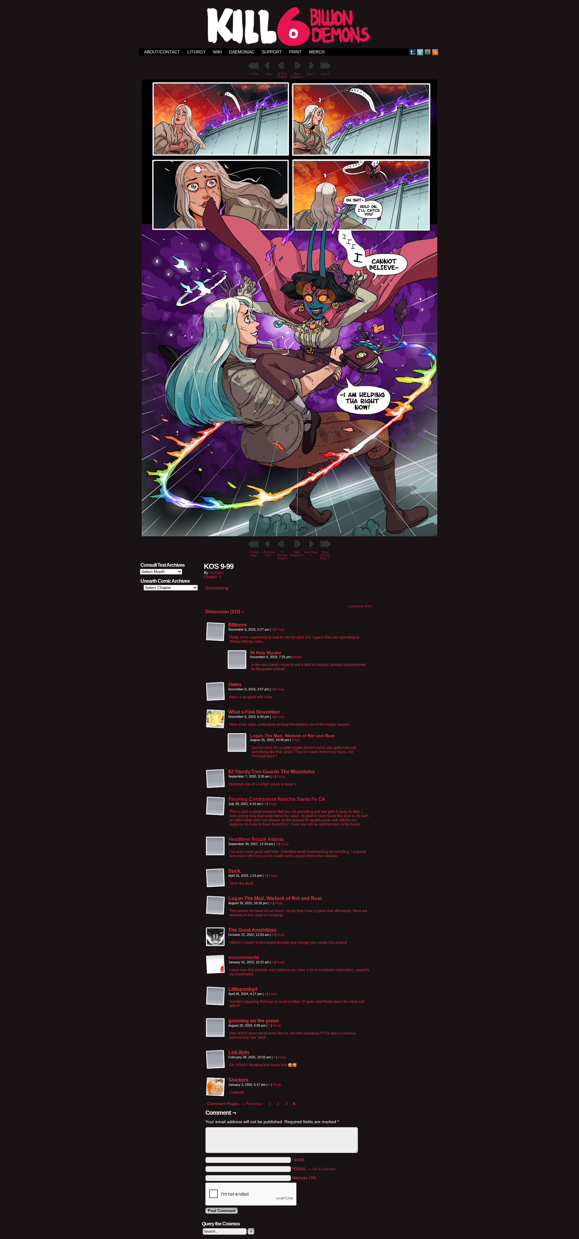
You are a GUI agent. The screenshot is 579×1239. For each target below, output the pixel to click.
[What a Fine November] (215, 719)
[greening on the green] (215, 1028)
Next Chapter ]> (296, 75)
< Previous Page (268, 554)
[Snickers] (215, 1087)
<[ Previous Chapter (282, 555)
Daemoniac (242, 51)
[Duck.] (215, 878)
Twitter (420, 52)
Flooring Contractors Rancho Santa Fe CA (276, 799)
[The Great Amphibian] (215, 937)
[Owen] (215, 691)
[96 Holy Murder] (237, 660)
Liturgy (196, 51)
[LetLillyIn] (215, 1059)
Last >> (325, 73)
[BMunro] (215, 632)
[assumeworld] (215, 972)
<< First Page (254, 554)
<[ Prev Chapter (282, 75)
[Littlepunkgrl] (215, 996)
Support (272, 51)
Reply (280, 629)
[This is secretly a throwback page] (289, 534)
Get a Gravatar (324, 1169)
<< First (254, 73)
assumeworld (243, 957)
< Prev (268, 73)
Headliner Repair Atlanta (256, 839)
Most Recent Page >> (325, 555)
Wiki (217, 51)
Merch (316, 51)
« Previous (252, 1103)
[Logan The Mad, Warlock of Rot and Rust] (237, 743)
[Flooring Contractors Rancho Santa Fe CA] (215, 814)
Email (428, 52)
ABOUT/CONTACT (162, 51)
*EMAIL (314, 1168)
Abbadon (216, 573)
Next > (311, 73)
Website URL (304, 1177)
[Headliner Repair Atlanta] (215, 854)
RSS (435, 52)
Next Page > (311, 554)
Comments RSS (360, 606)
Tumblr (412, 52)
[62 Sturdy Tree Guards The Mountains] (215, 778)
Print (295, 51)
